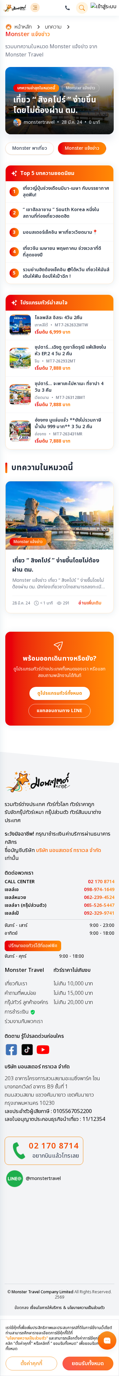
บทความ (53, 27)
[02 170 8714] (67, 8)
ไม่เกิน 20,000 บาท (73, 1002)
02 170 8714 (101, 882)
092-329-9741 (99, 913)
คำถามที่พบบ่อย (20, 993)
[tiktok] (27, 1049)
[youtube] (43, 1049)
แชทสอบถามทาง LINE (59, 710)
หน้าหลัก (23, 27)
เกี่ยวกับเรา (16, 984)
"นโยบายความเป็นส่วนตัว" (27, 1338)
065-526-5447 (99, 905)
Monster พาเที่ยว (29, 148)
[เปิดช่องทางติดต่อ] (107, 1340)
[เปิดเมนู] (35, 7)
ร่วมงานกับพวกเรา (24, 1021)
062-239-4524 (99, 897)
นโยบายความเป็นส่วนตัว (86, 1307)
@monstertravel (43, 1178)
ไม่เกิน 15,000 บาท (73, 993)
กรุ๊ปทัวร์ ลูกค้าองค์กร (26, 1002)
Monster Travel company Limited (42, 1292)
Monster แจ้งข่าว (82, 148)
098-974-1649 (99, 889)
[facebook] (11, 1049)
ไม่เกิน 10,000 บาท (73, 984)
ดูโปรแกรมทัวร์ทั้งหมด (59, 693)
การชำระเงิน (17, 1012)
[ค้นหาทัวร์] (82, 8)
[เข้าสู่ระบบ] (103, 8)
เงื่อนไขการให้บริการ (46, 1307)
